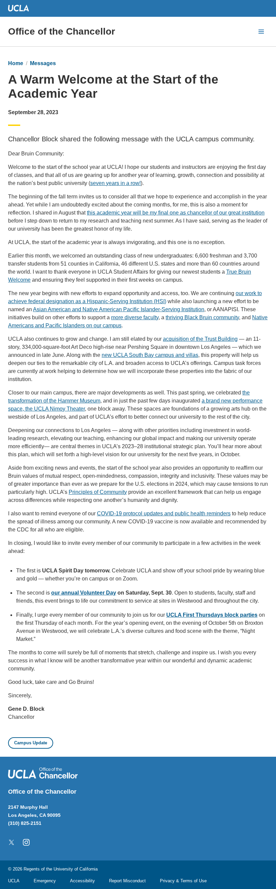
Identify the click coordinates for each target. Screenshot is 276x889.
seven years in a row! (115, 183)
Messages (43, 63)
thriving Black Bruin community (202, 317)
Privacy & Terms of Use (183, 880)
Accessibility (82, 880)
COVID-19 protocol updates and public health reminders (164, 513)
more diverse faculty (135, 317)
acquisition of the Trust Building (200, 339)
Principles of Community (98, 492)
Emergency (45, 880)
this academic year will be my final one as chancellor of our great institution (176, 213)
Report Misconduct (127, 880)
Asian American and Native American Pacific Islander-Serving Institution (118, 309)
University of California (76, 869)
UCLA (14, 880)
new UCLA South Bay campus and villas (150, 355)
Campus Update (30, 742)
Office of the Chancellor (61, 31)
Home (15, 63)
